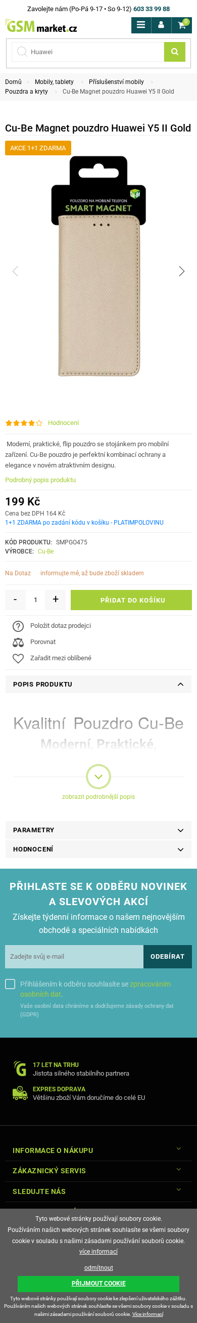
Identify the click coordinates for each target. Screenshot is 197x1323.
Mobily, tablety (54, 82)
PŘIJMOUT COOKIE (99, 1283)
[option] (98, 271)
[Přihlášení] (161, 25)
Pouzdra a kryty (26, 91)
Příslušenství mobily (116, 82)
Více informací (147, 1314)
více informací (98, 1251)
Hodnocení (63, 422)
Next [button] (182, 271)
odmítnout (98, 1267)
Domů (13, 82)
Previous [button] (15, 271)
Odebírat (168, 956)
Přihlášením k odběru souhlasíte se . (95, 989)
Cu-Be (46, 551)
